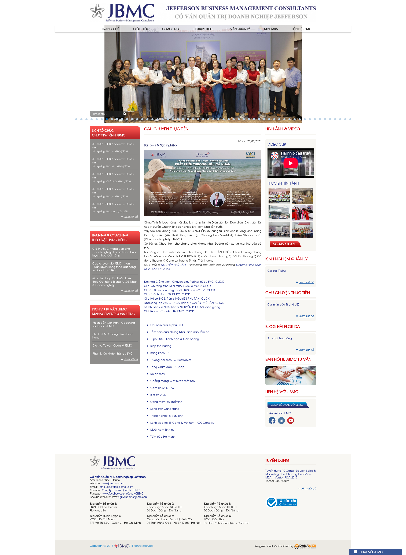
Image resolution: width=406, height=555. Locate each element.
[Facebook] (272, 420)
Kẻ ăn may (157, 373)
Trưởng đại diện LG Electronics (170, 360)
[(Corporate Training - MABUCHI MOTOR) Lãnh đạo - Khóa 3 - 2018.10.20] (302, 230)
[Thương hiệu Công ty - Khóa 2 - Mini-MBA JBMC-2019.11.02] (279, 230)
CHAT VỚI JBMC (371, 552)
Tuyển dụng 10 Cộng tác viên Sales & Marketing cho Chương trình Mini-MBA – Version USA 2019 (290, 474)
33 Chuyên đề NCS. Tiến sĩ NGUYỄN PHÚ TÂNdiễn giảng (182, 307)
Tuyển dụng (277, 460)
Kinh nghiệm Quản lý (286, 258)
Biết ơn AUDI (158, 394)
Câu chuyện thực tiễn (287, 292)
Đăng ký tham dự (284, 244)
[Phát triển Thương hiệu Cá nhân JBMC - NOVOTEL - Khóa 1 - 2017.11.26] (279, 213)
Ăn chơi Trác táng (279, 338)
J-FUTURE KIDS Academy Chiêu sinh (113, 145)
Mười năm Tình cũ (162, 429)
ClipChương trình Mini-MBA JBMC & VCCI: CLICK (177, 286)
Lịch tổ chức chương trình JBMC (108, 132)
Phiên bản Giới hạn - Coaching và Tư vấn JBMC (113, 324)
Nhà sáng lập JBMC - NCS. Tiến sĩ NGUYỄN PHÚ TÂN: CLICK (184, 302)
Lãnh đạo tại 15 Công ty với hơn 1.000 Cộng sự (182, 422)
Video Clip (276, 144)
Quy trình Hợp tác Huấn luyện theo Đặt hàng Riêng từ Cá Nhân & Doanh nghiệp (114, 281)
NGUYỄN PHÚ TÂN (173, 264)
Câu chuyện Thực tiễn (166, 128)
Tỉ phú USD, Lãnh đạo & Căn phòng (174, 339)
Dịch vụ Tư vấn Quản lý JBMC (112, 345)
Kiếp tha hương (160, 346)
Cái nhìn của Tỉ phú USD (166, 325)
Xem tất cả (131, 216)
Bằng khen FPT (160, 353)
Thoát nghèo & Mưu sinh (166, 415)
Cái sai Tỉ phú (276, 270)
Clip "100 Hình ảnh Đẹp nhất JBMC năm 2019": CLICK (179, 290)
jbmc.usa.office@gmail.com (116, 486)
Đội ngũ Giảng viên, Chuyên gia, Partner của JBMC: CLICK (184, 281)
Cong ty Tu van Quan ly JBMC (121, 490)
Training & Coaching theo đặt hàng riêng (110, 237)
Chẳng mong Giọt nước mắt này (172, 380)
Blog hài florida (282, 326)
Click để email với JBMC (287, 404)
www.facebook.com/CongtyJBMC (123, 493)
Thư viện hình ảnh (283, 183)
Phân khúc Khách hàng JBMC (112, 353)
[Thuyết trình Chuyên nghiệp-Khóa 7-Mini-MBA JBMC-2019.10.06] (302, 196)
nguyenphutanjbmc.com (133, 497)
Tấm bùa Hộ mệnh (163, 436)
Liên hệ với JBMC (281, 391)
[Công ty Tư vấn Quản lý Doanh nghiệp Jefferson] (203, 12)
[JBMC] (175, 464)
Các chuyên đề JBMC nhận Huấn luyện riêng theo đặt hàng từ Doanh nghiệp (114, 267)
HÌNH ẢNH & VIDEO (282, 128)
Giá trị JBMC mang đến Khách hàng (112, 335)
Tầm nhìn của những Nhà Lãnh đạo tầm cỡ (179, 332)
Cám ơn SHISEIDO (162, 387)
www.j (105, 483)
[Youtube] (290, 420)
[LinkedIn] (281, 420)
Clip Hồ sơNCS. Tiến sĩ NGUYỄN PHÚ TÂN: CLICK (177, 298)
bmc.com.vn (116, 483)
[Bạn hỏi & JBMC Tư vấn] (290, 375)
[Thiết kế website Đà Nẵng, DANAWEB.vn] (305, 546)
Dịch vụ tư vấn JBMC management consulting (113, 311)
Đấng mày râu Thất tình (166, 401)
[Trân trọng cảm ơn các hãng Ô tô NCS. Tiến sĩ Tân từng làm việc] (302, 213)
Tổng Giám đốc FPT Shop (167, 367)
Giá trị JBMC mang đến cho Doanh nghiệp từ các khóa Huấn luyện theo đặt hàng (114, 252)
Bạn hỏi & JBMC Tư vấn (288, 359)
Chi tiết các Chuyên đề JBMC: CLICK (169, 311)
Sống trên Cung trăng (165, 408)
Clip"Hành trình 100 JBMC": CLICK (167, 294)
